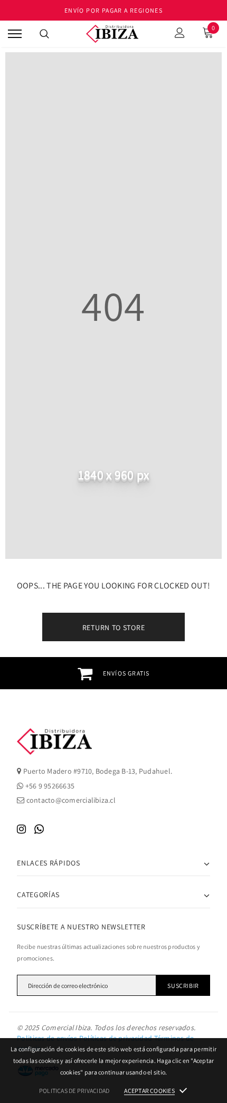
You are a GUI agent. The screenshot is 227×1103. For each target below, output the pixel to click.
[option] (113, 673)
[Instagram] (21, 829)
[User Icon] (180, 34)
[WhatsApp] (39, 829)
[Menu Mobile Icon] (15, 34)
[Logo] (112, 34)
